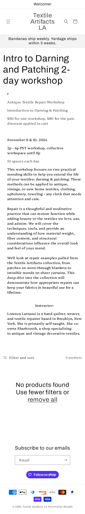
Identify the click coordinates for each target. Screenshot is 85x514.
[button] (8, 21)
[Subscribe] (65, 460)
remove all (43, 399)
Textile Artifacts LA (34, 506)
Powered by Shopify (60, 506)
